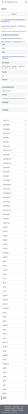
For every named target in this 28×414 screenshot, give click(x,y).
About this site (8, 406)
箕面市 (4, 321)
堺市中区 (5, 231)
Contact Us (7, 410)
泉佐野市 (5, 295)
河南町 (4, 389)
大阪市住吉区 (6, 188)
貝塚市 (4, 274)
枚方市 (4, 282)
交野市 (4, 359)
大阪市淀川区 (6, 201)
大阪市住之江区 (7, 210)
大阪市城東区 (6, 180)
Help (22, 406)
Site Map (21, 410)
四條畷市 (5, 355)
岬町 (4, 385)
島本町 (4, 372)
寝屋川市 (5, 304)
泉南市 (4, 351)
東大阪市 (5, 346)
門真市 (4, 329)
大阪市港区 (6, 142)
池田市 (4, 261)
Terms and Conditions (10, 408)
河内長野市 (6, 308)
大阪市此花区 (6, 133)
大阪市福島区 (6, 129)
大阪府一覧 (6, 120)
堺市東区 (5, 235)
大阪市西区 (6, 137)
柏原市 (4, 393)
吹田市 (4, 265)
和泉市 (4, 316)
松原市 (4, 312)
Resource (14, 14)
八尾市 (4, 291)
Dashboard (14, 410)
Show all (23, 41)
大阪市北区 (6, 218)
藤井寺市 (5, 342)
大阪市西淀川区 (7, 159)
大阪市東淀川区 (7, 163)
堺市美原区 (6, 252)
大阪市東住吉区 (7, 193)
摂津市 (4, 334)
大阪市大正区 (6, 146)
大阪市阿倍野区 (7, 184)
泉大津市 (5, 270)
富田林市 (5, 299)
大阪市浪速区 (6, 154)
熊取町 (4, 381)
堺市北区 (5, 248)
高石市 (4, 338)
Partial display (17, 41)
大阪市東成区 (6, 167)
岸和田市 (5, 257)
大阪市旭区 (6, 176)
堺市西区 (5, 240)
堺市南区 (5, 244)
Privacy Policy (20, 408)
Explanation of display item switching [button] (11, 38)
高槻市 (4, 398)
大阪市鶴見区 (6, 206)
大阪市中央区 (6, 223)
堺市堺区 (5, 227)
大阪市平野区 (6, 214)
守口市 (4, 278)
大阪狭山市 (6, 363)
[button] (26, 2)
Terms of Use (16, 406)
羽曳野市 (5, 325)
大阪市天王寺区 (7, 150)
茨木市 (4, 287)
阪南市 (4, 368)
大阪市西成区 (6, 197)
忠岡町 (4, 376)
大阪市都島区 (6, 124)
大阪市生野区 (6, 171)
